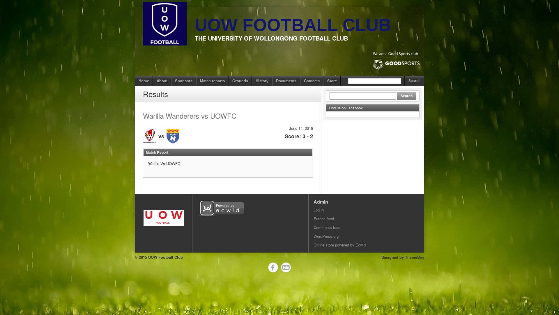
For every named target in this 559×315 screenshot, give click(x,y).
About (162, 80)
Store (332, 80)
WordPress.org (326, 236)
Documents (286, 80)
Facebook (273, 267)
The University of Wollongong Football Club (271, 38)
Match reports (212, 80)
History (262, 80)
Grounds (240, 80)
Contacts (312, 80)
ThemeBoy (414, 257)
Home (144, 80)
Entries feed (324, 218)
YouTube (286, 267)
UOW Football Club (293, 25)
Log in (319, 210)
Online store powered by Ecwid (340, 245)
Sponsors (183, 80)
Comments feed (327, 227)
